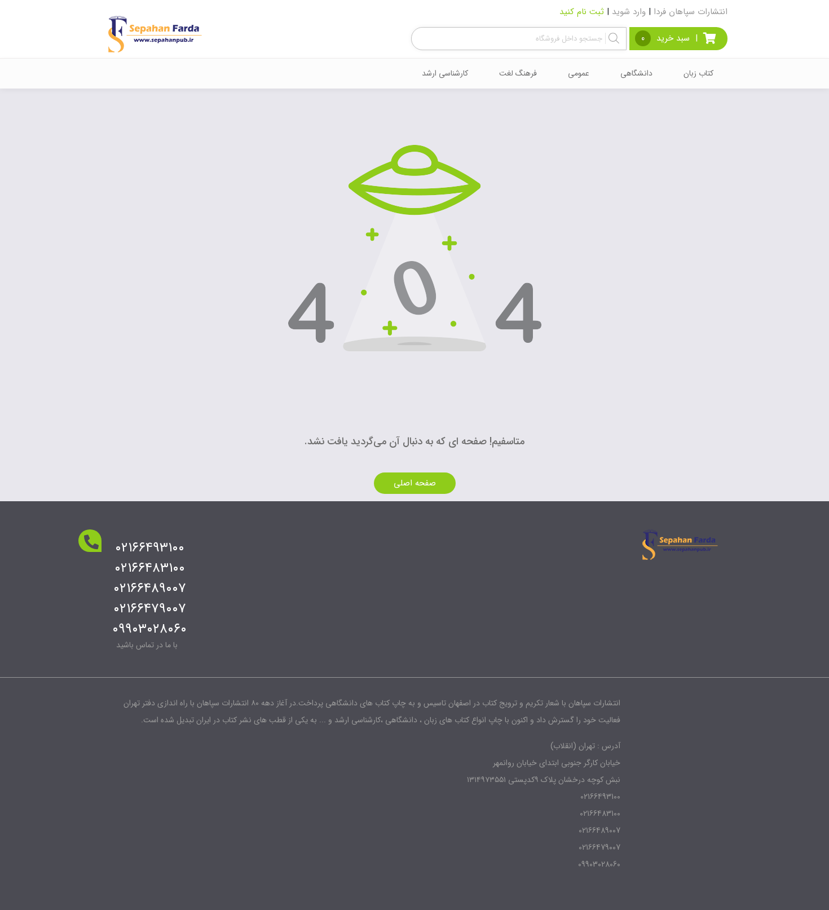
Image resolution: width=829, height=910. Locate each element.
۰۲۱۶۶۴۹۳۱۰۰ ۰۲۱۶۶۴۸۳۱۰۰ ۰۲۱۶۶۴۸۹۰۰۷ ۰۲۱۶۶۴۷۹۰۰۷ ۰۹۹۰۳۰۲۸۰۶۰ (149, 588)
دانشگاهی (636, 73)
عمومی (578, 73)
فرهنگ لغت (518, 73)
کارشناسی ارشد (445, 73)
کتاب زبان (698, 73)
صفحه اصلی (415, 483)
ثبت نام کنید (581, 12)
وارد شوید (629, 12)
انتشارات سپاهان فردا (690, 12)
